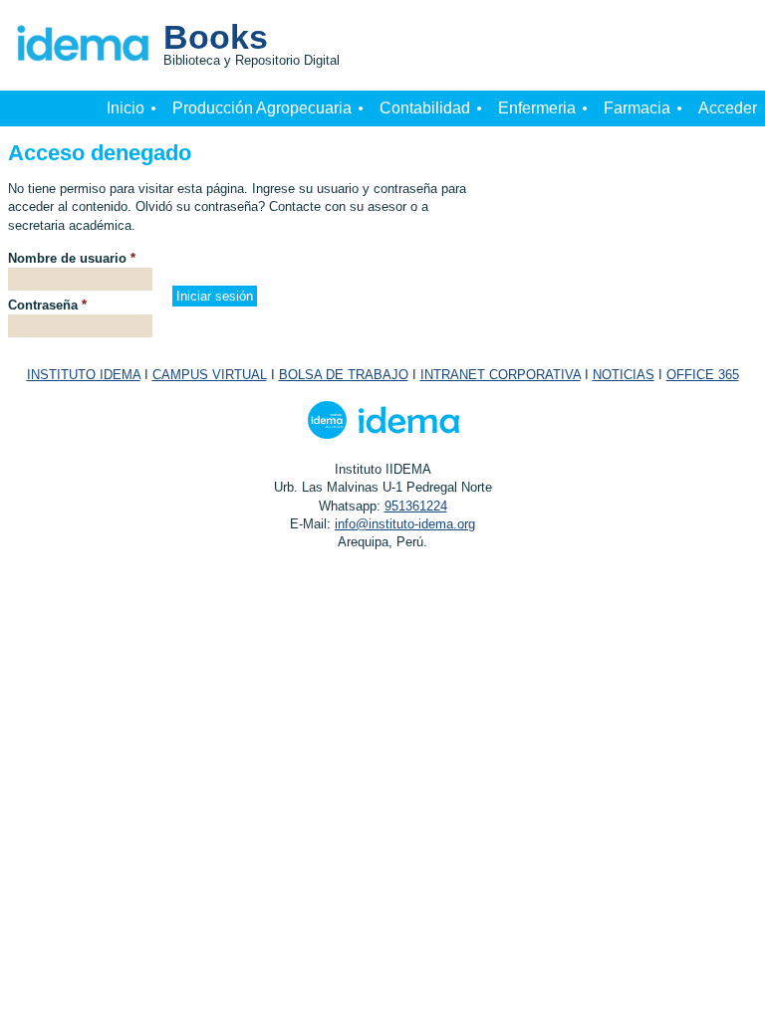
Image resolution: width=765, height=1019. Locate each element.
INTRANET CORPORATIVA (500, 374)
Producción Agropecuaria (262, 108)
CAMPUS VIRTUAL (209, 374)
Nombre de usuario (71, 258)
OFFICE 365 (702, 374)
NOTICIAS (623, 374)
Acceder (727, 108)
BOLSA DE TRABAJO (343, 374)
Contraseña (47, 305)
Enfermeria (537, 108)
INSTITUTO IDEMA (83, 374)
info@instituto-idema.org (405, 523)
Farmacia (637, 108)
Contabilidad (425, 108)
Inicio (125, 108)
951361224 (415, 506)
